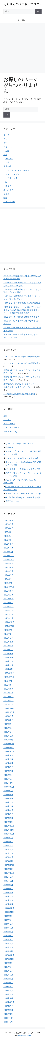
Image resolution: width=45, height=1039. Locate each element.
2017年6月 (8, 802)
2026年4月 (8, 536)
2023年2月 (8, 614)
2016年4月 (8, 857)
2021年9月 (8, 649)
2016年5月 (8, 853)
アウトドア (8, 147)
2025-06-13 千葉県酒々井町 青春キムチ (21, 317)
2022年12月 (8, 622)
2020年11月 (8, 677)
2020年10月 (8, 681)
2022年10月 (8, 630)
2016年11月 (8, 830)
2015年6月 (8, 888)
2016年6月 (8, 849)
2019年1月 (8, 740)
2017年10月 (8, 787)
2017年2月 (8, 818)
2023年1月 (8, 618)
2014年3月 (8, 943)
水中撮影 (9, 158)
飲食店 (8, 186)
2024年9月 (8, 563)
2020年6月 (8, 697)
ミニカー (7, 194)
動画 (5, 154)
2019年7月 (8, 720)
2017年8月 (8, 794)
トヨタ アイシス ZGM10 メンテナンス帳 (23, 493)
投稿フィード (9, 423)
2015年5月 (8, 892)
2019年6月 (8, 724)
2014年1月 (8, 951)
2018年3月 (8, 779)
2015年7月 (8, 885)
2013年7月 (8, 975)
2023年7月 (8, 595)
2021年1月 (8, 669)
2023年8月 (8, 591)
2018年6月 (8, 767)
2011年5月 (8, 1022)
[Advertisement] (22, 47)
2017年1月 (8, 822)
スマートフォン (12, 174)
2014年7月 (8, 928)
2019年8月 (8, 716)
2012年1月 (8, 1014)
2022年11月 (8, 626)
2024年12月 (8, 555)
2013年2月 (8, 994)
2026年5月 (8, 532)
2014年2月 (8, 947)
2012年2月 (8, 1010)
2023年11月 (8, 587)
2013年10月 (8, 963)
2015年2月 (8, 904)
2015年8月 (8, 881)
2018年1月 (8, 783)
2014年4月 (8, 939)
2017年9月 (8, 791)
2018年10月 (8, 751)
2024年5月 (8, 575)
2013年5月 (8, 983)
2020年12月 (8, 673)
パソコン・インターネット (17, 170)
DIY (5, 143)
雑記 (5, 182)
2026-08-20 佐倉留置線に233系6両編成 (21, 303)
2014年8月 (8, 924)
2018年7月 (8, 763)
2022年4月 (8, 646)
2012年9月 (8, 1006)
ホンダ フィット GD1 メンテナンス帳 (21, 458)
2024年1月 (8, 579)
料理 (7, 162)
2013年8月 (8, 971)
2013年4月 (8, 986)
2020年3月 (8, 704)
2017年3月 (8, 814)
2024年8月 (8, 567)
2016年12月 (8, 826)
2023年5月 (8, 602)
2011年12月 (8, 1018)
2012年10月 (8, 1002)
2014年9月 (8, 920)
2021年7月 (8, 657)
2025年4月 (8, 548)
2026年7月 (8, 524)
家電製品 (7, 166)
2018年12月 (8, 744)
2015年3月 (8, 900)
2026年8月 (8, 520)
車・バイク (8, 190)
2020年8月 (8, 689)
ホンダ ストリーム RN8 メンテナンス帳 (22, 469)
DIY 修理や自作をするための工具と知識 (22, 497)
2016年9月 (8, 838)
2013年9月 (8, 967)
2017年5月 (8, 806)
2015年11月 (8, 869)
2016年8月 (8, 841)
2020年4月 (8, 700)
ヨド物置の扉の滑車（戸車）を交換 (19, 394)
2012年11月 (8, 998)
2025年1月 (8, 552)
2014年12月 (8, 908)
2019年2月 (8, 736)
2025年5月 (8, 544)
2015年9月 (8, 877)
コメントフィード (11, 427)
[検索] (38, 11)
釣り (5, 139)
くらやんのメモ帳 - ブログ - (22, 4)
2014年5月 (8, 935)
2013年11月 (8, 959)
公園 (7, 151)
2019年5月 (8, 728)
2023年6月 (8, 599)
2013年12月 (8, 955)
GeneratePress (24, 1035)
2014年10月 (8, 916)
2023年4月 (8, 606)
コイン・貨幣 (9, 201)
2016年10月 (8, 834)
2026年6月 (8, 528)
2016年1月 (8, 861)
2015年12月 (8, 865)
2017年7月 (8, 798)
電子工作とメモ (12, 501)
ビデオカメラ (11, 178)
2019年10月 (8, 712)
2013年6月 (8, 979)
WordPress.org (10, 431)
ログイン (7, 420)
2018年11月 (8, 747)
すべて (6, 135)
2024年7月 (8, 571)
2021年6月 (8, 661)
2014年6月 (8, 932)
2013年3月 (8, 990)
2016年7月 (8, 845)
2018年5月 (8, 771)
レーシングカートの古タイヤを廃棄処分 (21, 356)
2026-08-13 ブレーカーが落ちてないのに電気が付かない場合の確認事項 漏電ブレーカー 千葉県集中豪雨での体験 (22, 310)
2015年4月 (8, 896)
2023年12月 (8, 583)
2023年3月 (8, 610)
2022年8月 (8, 634)
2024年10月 (8, 559)
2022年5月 (8, 642)
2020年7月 (8, 693)
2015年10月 (8, 873)
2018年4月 (8, 775)
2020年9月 (8, 685)
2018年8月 (8, 759)
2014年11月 (8, 912)
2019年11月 (8, 708)
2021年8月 (8, 653)
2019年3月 (8, 732)
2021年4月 (8, 665)
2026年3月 (8, 540)
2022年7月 (8, 638)
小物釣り (9, 447)
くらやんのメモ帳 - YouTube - (19, 443)
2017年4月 (8, 810)
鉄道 (5, 198)
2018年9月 (8, 755)
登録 (5, 416)
